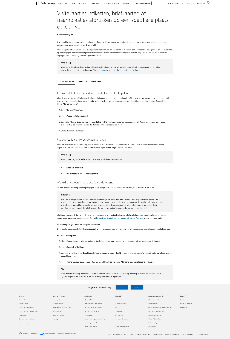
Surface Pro (22, 300)
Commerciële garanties (59, 323)
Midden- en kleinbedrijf (122, 326)
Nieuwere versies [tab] (67, 81)
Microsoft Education (90, 300)
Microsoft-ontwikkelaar (155, 300)
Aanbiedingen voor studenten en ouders (96, 323)
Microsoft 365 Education (91, 311)
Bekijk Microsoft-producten (27, 319)
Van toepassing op (66, 34)
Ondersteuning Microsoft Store (62, 307)
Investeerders (184, 307)
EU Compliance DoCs (188, 334)
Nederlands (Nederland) (30, 333)
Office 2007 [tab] (96, 81)
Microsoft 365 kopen (143, 3)
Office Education (89, 315)
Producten (82, 3)
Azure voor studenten (90, 326)
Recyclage (55, 319)
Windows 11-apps (24, 323)
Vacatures (183, 300)
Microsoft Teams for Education (93, 307)
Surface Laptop (23, 303)
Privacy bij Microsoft (186, 303)
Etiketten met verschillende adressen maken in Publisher (116, 70)
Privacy (132, 334)
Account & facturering (111, 3)
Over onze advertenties (172, 334)
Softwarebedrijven (153, 323)
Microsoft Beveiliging (121, 303)
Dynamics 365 (119, 311)
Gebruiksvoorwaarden (143, 334)
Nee (136, 287)
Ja (122, 287)
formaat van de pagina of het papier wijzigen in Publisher (120, 218)
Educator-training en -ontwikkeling (94, 319)
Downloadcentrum (58, 303)
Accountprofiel (57, 300)
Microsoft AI (118, 300)
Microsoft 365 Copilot (121, 319)
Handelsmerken (157, 334)
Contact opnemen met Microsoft (117, 334)
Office (73, 3)
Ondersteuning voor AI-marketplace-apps (160, 307)
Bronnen (126, 3)
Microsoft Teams (120, 323)
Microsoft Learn (153, 303)
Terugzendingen (57, 311)
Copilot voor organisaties (26, 307)
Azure (116, 307)
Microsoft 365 (62, 3)
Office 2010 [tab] (82, 81)
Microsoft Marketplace (155, 315)
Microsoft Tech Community (156, 311)
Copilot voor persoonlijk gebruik (28, 311)
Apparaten (95, 3)
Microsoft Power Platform (155, 319)
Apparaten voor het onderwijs (93, 303)
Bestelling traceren (58, 315)
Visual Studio (152, 326)
